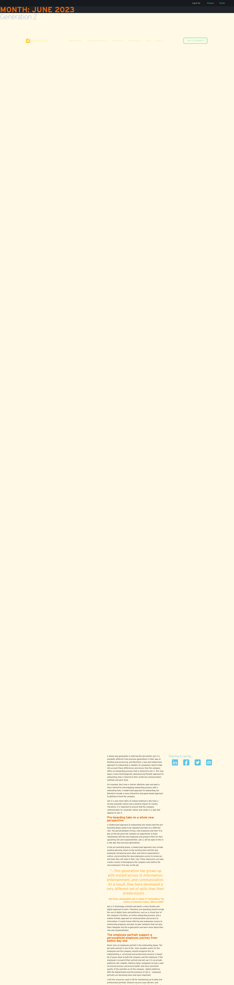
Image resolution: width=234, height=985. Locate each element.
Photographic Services (97, 41)
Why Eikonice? (135, 41)
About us (160, 41)
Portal (222, 3)
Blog (149, 41)
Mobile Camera (75, 41)
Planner (210, 3)
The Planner (118, 41)
